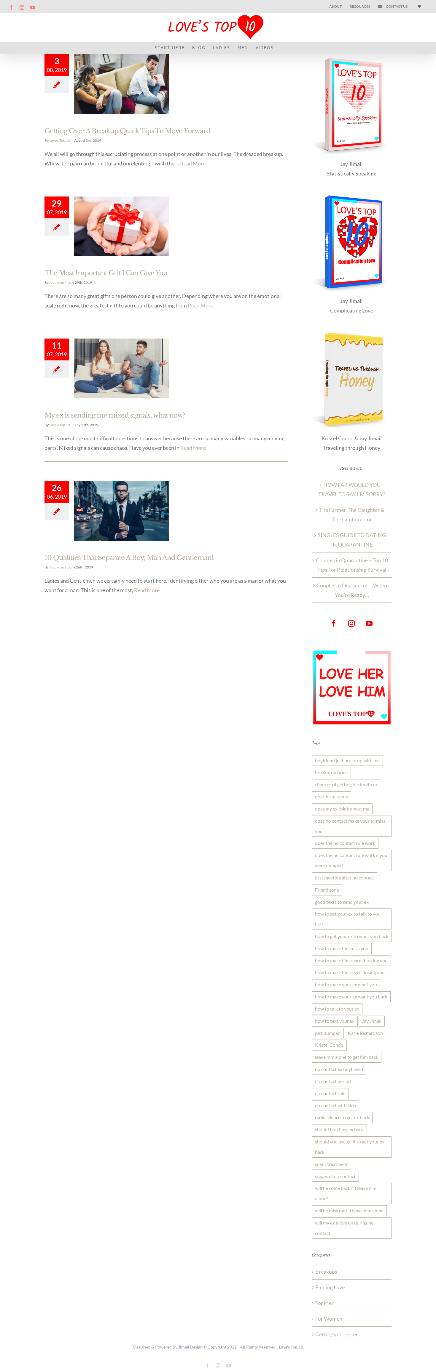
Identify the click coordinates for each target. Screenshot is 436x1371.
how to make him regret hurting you (351, 960)
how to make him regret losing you (350, 972)
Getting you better (336, 1334)
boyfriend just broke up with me (347, 760)
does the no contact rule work (345, 843)
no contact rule (330, 1093)
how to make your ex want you (346, 984)
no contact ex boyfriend (339, 1069)
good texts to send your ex (342, 902)
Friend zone (327, 889)
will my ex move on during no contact (344, 1228)
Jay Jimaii (56, 282)
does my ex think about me (342, 808)
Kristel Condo (329, 1045)
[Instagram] (351, 623)
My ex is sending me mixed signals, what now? (114, 415)
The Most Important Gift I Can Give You (105, 273)
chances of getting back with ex (346, 784)
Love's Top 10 (59, 140)
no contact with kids (335, 1105)
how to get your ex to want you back (351, 936)
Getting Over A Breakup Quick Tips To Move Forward (127, 131)
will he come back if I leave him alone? (345, 1193)
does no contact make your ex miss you (350, 826)
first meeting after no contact (344, 877)
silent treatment (331, 1164)
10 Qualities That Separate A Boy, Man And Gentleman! (128, 558)
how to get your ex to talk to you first (348, 919)
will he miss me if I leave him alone (349, 1210)
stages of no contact (335, 1176)
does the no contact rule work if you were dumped (351, 860)
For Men (325, 1303)
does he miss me (331, 796)
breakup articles (331, 772)
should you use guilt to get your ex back (349, 1147)
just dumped (327, 1033)
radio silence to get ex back (342, 1117)
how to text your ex (334, 1021)
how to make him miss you (341, 948)
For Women (328, 1318)
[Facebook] (333, 623)
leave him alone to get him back (346, 1057)
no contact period (333, 1081)
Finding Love (330, 1287)
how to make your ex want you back (351, 996)
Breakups (326, 1271)
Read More (193, 163)
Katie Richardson (365, 1033)
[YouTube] (369, 623)
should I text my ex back (339, 1129)
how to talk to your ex (337, 1008)
